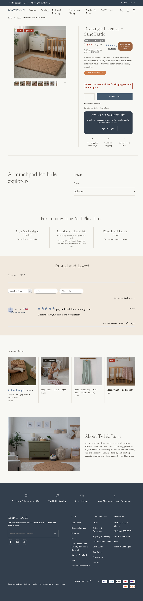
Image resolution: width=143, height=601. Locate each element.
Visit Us (96, 562)
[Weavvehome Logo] (16, 10)
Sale (73, 560)
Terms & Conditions (46, 584)
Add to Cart (114, 96)
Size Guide (97, 552)
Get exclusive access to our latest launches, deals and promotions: (32, 524)
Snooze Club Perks (80, 555)
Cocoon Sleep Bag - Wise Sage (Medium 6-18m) (85, 391)
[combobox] (46, 291)
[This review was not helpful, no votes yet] (132, 323)
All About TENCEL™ (123, 531)
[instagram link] (17, 542)
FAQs (95, 522)
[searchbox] (17, 291)
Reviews (75, 533)
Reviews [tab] (12, 275)
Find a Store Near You (92, 103)
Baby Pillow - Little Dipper (53, 389)
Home (10, 18)
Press (74, 538)
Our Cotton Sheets (123, 536)
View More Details (95, 72)
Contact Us (98, 557)
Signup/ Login (108, 128)
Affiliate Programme (81, 565)
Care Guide (98, 546)
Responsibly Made (80, 527)
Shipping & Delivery (101, 536)
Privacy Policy (60, 584)
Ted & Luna (17, 18)
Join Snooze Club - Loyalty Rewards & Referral (80, 546)
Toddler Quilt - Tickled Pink (120, 390)
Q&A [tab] (22, 275)
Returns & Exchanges (97, 529)
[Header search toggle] (121, 10)
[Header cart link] (134, 10)
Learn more (93, 52)
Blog (116, 541)
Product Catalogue (122, 546)
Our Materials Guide (102, 541)
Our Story (76, 522)
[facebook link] (10, 542)
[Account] (127, 10)
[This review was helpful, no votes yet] (127, 323)
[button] (65, 82)
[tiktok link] (24, 542)
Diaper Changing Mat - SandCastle (19, 396)
